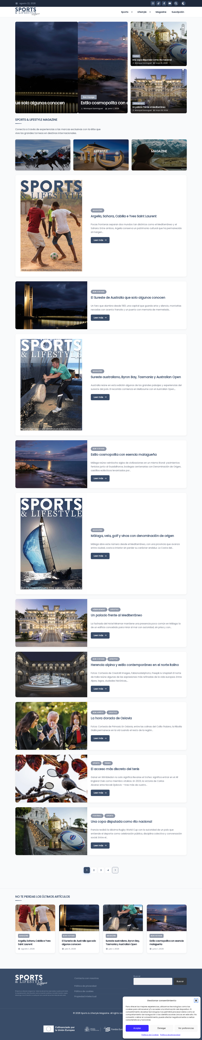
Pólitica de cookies (83, 991)
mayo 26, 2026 (162, 110)
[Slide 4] (183, 31)
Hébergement (99, 609)
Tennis (108, 763)
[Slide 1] (124, 37)
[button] (196, 1000)
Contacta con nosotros (86, 978)
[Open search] (176, 3)
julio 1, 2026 (114, 948)
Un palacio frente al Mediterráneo (116, 615)
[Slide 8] (183, 80)
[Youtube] (170, 3)
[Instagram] (153, 3)
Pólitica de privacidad (85, 985)
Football (97, 815)
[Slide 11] (183, 86)
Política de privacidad (170, 1035)
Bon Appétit (98, 712)
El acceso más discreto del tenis (115, 769)
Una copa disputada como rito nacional (121, 821)
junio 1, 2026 (50, 108)
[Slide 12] (183, 88)
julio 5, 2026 (70, 948)
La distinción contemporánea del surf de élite (154, 59)
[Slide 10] (183, 84)
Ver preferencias (186, 1028)
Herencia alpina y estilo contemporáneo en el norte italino (157, 106)
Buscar (137, 976)
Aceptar (137, 1028)
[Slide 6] (183, 76)
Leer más (43, 160)
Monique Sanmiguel (30, 108)
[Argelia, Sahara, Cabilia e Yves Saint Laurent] (35, 918)
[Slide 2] (124, 39)
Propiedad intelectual (85, 996)
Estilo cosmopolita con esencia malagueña (61, 103)
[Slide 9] (183, 82)
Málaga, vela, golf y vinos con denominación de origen (132, 536)
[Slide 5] (183, 33)
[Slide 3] (183, 29)
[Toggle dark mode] (183, 3)
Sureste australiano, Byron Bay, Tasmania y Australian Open (136, 377)
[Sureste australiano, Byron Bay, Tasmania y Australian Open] (123, 918)
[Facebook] (164, 3)
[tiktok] (158, 3)
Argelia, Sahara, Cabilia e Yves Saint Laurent (124, 216)
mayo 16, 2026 (162, 63)
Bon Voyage (26, 97)
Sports (124, 11)
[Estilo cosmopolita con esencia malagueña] (167, 918)
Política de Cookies (150, 1035)
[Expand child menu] (131, 11)
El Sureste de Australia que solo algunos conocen (128, 297)
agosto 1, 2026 (28, 948)
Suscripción (178, 11)
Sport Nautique (139, 56)
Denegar (161, 1028)
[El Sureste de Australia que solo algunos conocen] (79, 918)
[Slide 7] (183, 78)
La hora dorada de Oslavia (111, 718)
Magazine (161, 11)
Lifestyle (142, 11)
